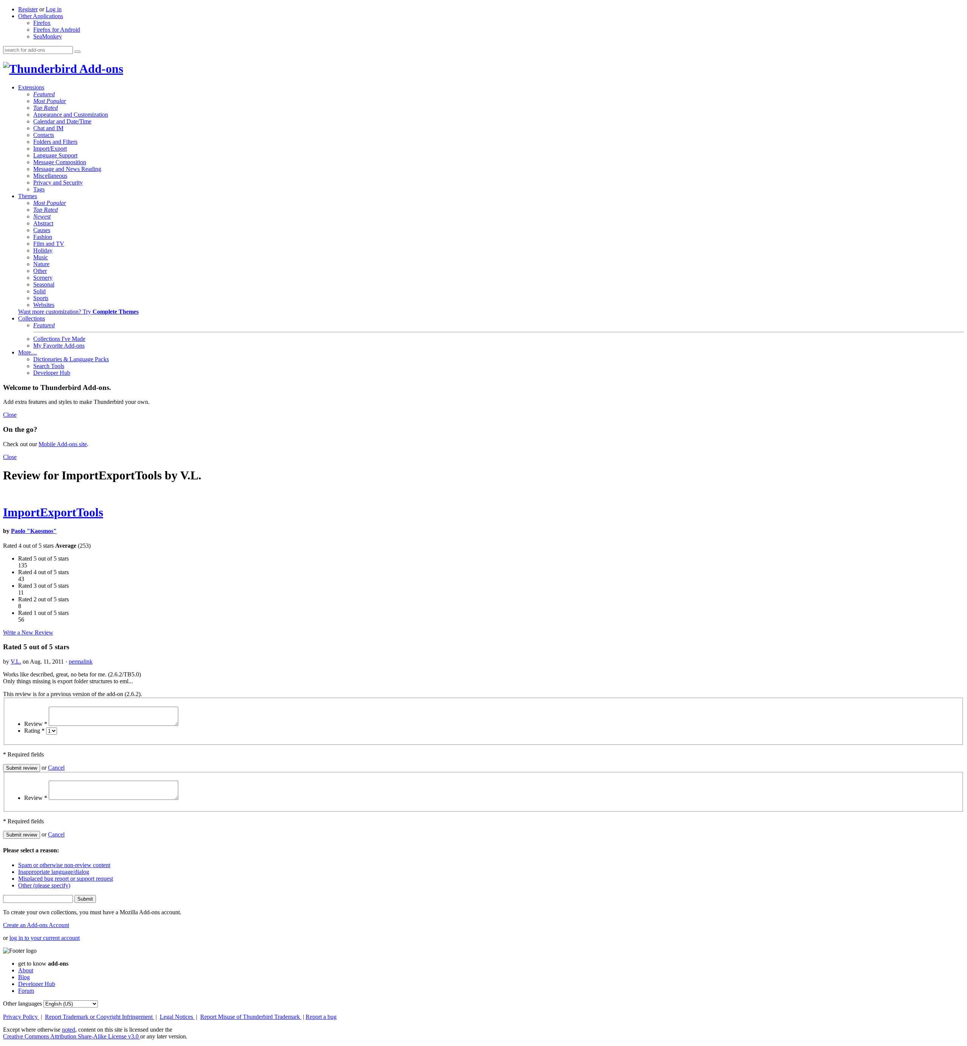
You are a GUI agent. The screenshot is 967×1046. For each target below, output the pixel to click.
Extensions (31, 87)
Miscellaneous (50, 176)
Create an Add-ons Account (36, 925)
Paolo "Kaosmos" (34, 531)
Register (28, 9)
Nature (41, 264)
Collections (31, 318)
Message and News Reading (67, 169)
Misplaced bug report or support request (65, 878)
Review (35, 724)
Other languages (22, 1003)
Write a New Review (28, 632)
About (25, 970)
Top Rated (45, 108)
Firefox (42, 23)
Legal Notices (177, 1017)
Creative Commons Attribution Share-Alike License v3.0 (71, 1036)
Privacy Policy (21, 1017)
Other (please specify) (44, 885)
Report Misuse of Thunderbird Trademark (250, 1017)
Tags (39, 189)
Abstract (43, 223)
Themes (27, 196)
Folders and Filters (55, 142)
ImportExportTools (53, 512)
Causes (41, 230)
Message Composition (59, 162)
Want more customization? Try (78, 311)
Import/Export (50, 148)
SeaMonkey (47, 36)
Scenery (43, 277)
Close (10, 414)
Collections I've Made (59, 339)
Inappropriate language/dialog (53, 872)
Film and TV (48, 243)
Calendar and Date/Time (62, 121)
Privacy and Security (58, 182)
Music (40, 257)
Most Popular (49, 101)
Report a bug (321, 1017)
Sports (40, 298)
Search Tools (48, 366)
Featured (44, 94)
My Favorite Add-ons (59, 345)
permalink (81, 661)
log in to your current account (44, 938)
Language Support (55, 155)
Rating (34, 730)
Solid (39, 291)
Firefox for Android (56, 29)
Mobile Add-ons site (63, 444)
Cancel (56, 767)
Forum (26, 990)
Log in (54, 9)
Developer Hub (51, 373)
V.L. (16, 661)
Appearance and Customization (70, 114)
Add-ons (100, 68)
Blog (24, 977)
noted (68, 1029)
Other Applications (40, 16)
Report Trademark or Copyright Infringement (99, 1017)
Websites (43, 305)
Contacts (43, 135)
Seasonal (43, 284)
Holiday (43, 250)
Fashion (42, 237)
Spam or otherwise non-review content (64, 865)
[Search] (77, 52)
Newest (42, 216)
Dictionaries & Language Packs (71, 359)
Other (40, 271)
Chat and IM (48, 128)
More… (27, 352)
